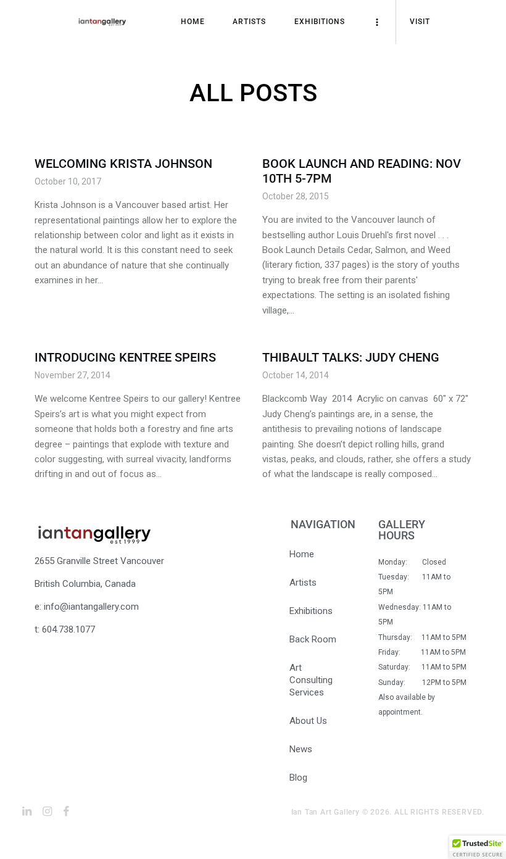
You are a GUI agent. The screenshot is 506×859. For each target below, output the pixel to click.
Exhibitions (311, 610)
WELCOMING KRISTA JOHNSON (123, 163)
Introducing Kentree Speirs (125, 357)
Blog (298, 777)
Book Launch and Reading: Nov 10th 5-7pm (361, 171)
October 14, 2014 (295, 375)
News (300, 749)
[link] (27, 811)
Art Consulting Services (311, 680)
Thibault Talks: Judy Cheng (350, 357)
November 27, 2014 (72, 375)
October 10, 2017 (68, 181)
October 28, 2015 (295, 196)
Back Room (312, 639)
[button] (477, 847)
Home (301, 554)
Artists (303, 582)
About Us (308, 720)
